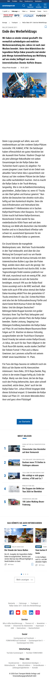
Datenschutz (21, 628)
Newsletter (41, 623)
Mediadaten (38, 1)
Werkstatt (32, 11)
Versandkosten (38, 665)
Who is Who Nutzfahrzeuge (12, 623)
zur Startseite (24, 421)
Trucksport (34, 603)
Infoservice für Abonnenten (23, 626)
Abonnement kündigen (30, 663)
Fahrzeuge (15, 11)
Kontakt (7, 626)
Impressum (40, 626)
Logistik (5, 11)
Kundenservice (29, 1)
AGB (12, 628)
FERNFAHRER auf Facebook (16, 640)
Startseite (11, 603)
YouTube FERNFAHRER (34, 653)
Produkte (14, 1)
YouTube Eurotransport (15, 653)
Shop (20, 1)
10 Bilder (39, 91)
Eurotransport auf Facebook (24, 638)
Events (39, 11)
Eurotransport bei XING (25, 643)
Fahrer (23, 11)
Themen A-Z (29, 623)
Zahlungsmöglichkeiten (20, 668)
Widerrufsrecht (9, 665)
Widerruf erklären (24, 665)
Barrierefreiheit (34, 628)
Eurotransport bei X (36, 640)
